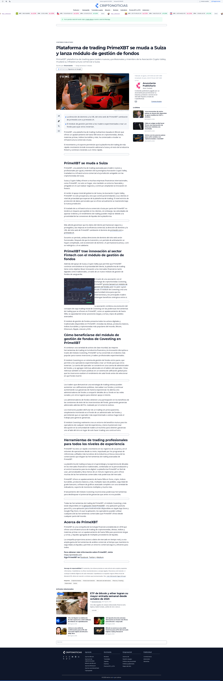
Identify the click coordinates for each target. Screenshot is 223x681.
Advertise (146, 661)
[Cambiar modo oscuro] (9, 1)
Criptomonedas (76, 580)
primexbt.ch (69, 233)
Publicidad (68, 583)
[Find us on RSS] (63, 659)
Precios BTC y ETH (134, 10)
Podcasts (76, 10)
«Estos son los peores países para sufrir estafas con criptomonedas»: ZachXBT (155, 137)
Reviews (115, 10)
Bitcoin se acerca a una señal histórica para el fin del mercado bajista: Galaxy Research (117, 629)
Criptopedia (85, 10)
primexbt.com (116, 230)
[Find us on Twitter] (66, 657)
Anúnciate (146, 10)
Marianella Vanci (96, 601)
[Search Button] (6, 1)
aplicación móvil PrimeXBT (94, 506)
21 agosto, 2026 (110, 634)
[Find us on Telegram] (75, 657)
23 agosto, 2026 (107, 601)
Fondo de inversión (89, 580)
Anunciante (68, 65)
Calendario (123, 10)
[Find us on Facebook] (63, 657)
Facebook (84, 557)
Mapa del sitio (127, 666)
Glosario (107, 10)
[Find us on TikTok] (66, 659)
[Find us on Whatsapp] (69, 659)
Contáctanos (148, 657)
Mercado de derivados (104, 580)
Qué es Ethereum (90, 666)
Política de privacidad (129, 661)
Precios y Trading (118, 580)
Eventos (106, 664)
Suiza (75, 583)
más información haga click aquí (116, 576)
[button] (58, 123)
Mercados (60, 593)
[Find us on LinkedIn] (78, 657)
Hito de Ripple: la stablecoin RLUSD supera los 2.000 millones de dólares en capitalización (79, 619)
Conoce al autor (156, 101)
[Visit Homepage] (111, 5)
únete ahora (89, 19)
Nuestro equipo (127, 659)
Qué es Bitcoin (89, 657)
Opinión (106, 661)
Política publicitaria (128, 664)
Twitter (92, 557)
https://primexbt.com (73, 555)
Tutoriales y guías (97, 10)
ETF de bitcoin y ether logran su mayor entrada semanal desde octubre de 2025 (109, 596)
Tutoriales (107, 659)
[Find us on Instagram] (69, 657)
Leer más (95, 610)
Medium (100, 557)
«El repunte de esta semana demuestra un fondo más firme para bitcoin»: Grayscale (117, 619)
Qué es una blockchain (92, 668)
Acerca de (126, 657)
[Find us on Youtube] (72, 657)
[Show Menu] (2, 1)
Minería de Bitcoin (90, 663)
